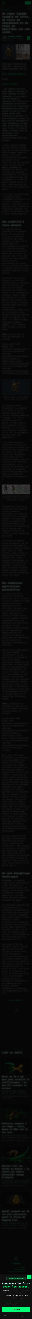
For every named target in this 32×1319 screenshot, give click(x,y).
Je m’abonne (16, 1309)
